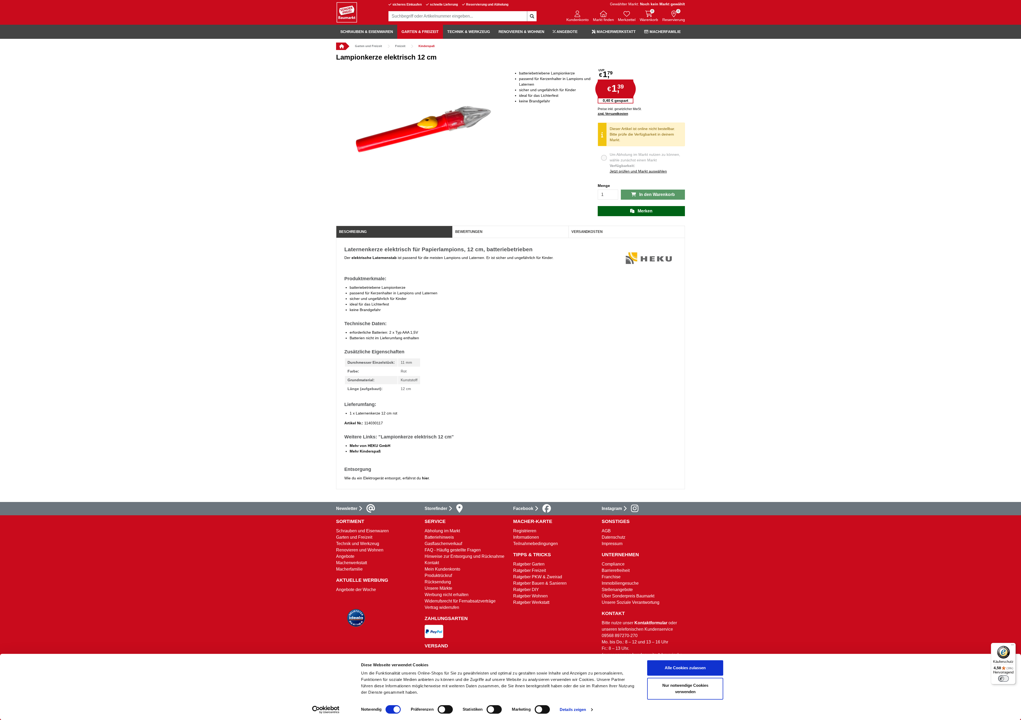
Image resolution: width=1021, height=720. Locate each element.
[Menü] (1012, 646)
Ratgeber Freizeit (529, 570)
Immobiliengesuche (620, 583)
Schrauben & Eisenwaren (366, 32)
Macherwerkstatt (616, 32)
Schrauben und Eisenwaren (362, 531)
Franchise (611, 577)
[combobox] (462, 16)
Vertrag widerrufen (442, 607)
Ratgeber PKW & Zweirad (537, 577)
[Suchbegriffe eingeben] (532, 16)
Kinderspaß (427, 46)
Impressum (612, 543)
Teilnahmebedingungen (535, 543)
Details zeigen (573, 709)
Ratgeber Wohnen (530, 596)
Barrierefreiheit (616, 570)
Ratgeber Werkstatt (531, 602)
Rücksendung (438, 582)
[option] (423, 132)
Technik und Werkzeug (357, 543)
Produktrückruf (438, 575)
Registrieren (524, 531)
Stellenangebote (617, 589)
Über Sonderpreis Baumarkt (628, 596)
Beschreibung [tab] (353, 232)
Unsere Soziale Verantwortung (630, 602)
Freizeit (400, 46)
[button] (577, 17)
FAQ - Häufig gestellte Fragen (453, 550)
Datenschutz (613, 537)
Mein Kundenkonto (442, 569)
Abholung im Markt (442, 531)
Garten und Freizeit (368, 46)
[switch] (445, 709)
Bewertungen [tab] (468, 232)
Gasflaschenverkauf (443, 543)
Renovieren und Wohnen (359, 550)
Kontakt (432, 562)
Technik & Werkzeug (468, 32)
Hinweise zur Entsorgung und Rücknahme (464, 556)
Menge (604, 185)
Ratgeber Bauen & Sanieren (540, 583)
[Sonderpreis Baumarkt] (346, 12)
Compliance (613, 564)
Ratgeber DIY (526, 589)
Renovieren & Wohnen (521, 32)
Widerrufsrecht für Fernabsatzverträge (460, 601)
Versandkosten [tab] (586, 232)
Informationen (526, 537)
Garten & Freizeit (420, 32)
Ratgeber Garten (529, 564)
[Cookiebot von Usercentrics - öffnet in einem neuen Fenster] (326, 710)
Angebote (567, 32)
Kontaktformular (650, 623)
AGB (606, 531)
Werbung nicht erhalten (446, 594)
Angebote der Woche (356, 589)
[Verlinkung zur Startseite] (341, 46)
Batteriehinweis (439, 537)
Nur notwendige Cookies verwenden (685, 688)
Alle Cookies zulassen (685, 667)
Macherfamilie (664, 32)
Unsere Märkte (438, 588)
